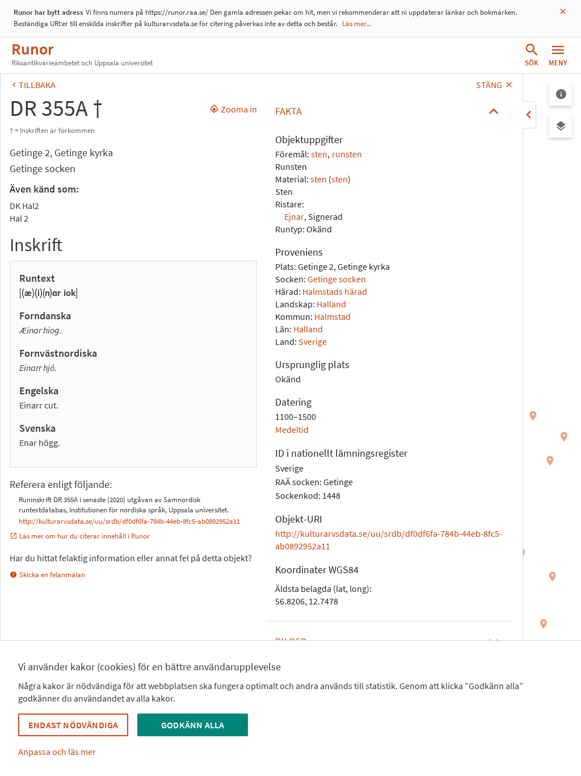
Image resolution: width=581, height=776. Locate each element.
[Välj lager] (560, 126)
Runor (32, 49)
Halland (331, 304)
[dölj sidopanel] (529, 114)
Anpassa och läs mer (57, 751)
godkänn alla (192, 725)
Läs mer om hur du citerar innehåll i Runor (84, 536)
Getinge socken (337, 279)
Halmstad (332, 316)
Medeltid (292, 429)
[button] (389, 111)
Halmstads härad (334, 291)
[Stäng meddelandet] (562, 11)
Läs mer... (356, 23)
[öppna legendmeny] (560, 94)
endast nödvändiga (73, 725)
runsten (347, 154)
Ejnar (294, 216)
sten (319, 154)
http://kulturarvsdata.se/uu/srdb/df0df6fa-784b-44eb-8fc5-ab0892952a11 (129, 521)
